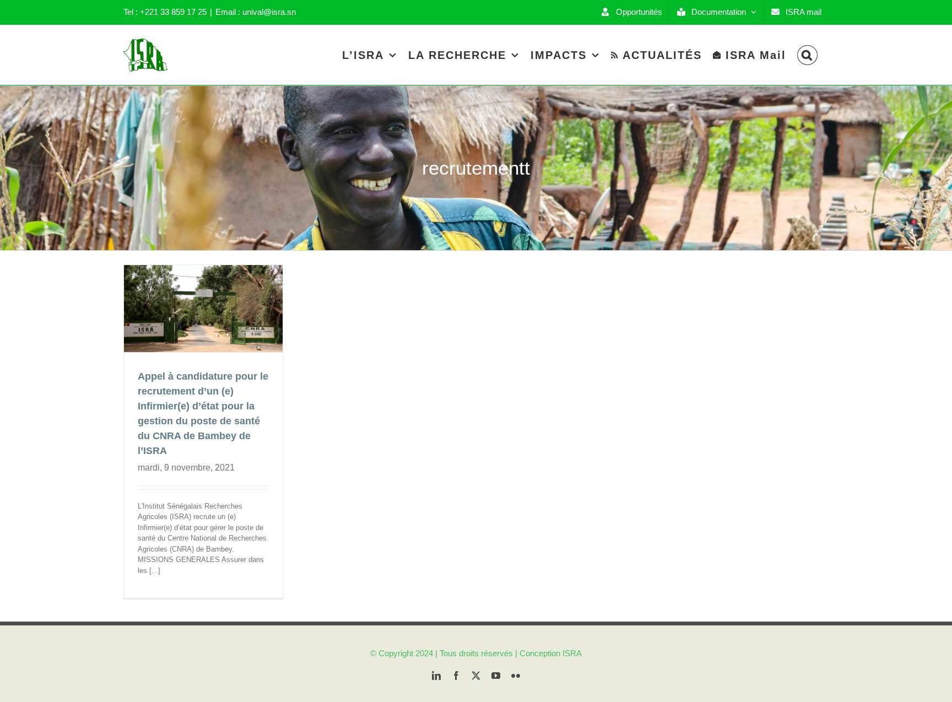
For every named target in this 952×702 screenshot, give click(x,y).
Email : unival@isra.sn (255, 12)
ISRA (572, 653)
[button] (807, 55)
